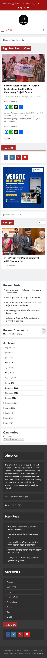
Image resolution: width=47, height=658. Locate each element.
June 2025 (9, 418)
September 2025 (11, 403)
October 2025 (10, 398)
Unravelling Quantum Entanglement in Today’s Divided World (22, 528)
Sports (9, 607)
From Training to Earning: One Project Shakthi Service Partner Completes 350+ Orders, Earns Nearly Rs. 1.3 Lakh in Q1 (23, 263)
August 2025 (10, 408)
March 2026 (10, 372)
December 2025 (11, 388)
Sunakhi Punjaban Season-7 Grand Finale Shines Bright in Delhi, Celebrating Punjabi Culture (21, 89)
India (6, 252)
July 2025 (9, 413)
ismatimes (10, 96)
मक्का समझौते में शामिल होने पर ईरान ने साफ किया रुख (23, 297)
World (9, 617)
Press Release (9, 80)
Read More (8, 139)
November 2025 (11, 393)
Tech (8, 612)
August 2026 (10, 347)
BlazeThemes (39, 653)
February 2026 (11, 377)
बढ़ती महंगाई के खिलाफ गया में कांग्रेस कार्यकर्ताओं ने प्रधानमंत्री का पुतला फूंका (22, 319)
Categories (7, 436)
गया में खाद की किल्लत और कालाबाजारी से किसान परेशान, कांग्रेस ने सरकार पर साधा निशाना (24, 304)
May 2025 (9, 423)
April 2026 (9, 368)
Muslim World (12, 597)
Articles (10, 582)
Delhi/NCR (11, 587)
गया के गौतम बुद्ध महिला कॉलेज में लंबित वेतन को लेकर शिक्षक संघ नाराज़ (18, 4)
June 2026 (9, 357)
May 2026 (9, 362)
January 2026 (10, 383)
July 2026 (9, 352)
